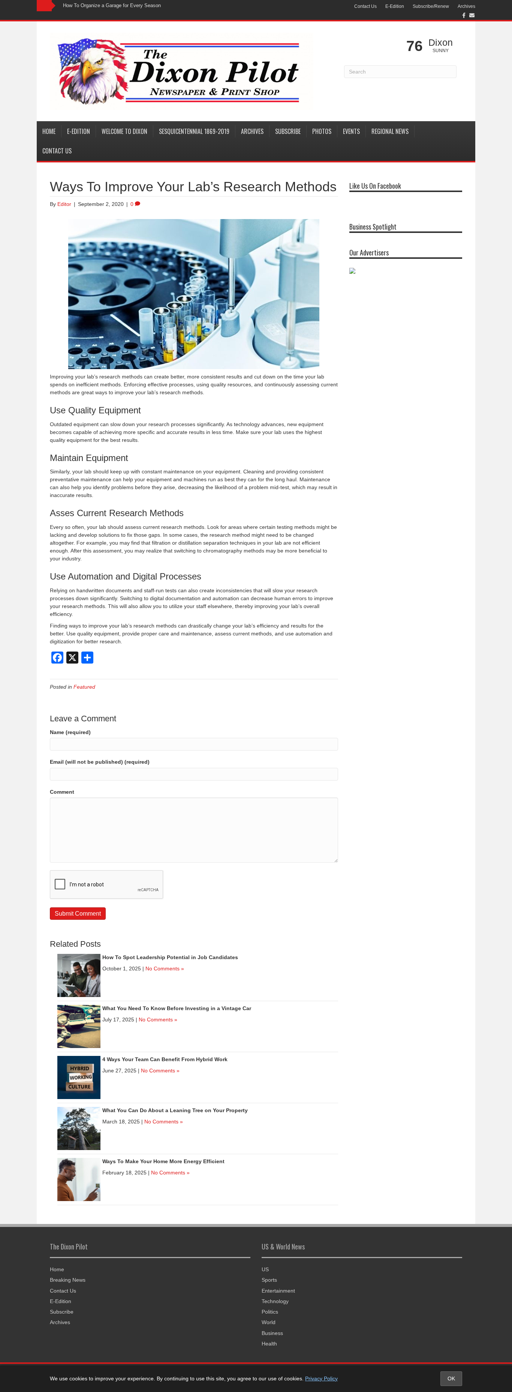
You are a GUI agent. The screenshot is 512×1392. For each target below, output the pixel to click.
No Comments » (164, 969)
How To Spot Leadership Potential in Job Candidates (170, 957)
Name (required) (70, 732)
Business (272, 1333)
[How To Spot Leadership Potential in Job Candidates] (78, 975)
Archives (466, 6)
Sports (269, 1280)
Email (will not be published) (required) (100, 762)
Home (48, 131)
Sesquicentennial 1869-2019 (194, 131)
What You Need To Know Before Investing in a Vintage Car (176, 1008)
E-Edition (394, 6)
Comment (62, 792)
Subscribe (288, 131)
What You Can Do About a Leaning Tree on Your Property (175, 1110)
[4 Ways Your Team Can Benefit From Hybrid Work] (78, 1077)
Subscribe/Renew (431, 6)
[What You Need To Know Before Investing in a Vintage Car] (78, 1026)
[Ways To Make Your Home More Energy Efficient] (78, 1179)
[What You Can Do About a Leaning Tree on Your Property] (78, 1128)
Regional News (390, 131)
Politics (270, 1312)
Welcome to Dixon (124, 131)
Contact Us (365, 6)
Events (351, 131)
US (265, 1269)
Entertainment (278, 1291)
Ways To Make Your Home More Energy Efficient (163, 1161)
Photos (321, 131)
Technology (275, 1301)
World (268, 1322)
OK (451, 1378)
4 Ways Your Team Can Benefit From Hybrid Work (165, 1059)
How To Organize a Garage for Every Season (112, 5)
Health (269, 1344)
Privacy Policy (321, 1378)
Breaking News (67, 1280)
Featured (84, 687)
